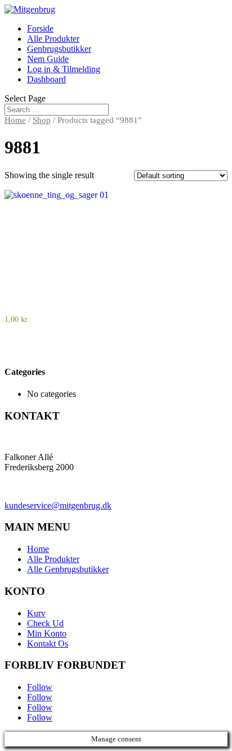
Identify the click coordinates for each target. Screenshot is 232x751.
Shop (42, 120)
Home (15, 120)
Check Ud (45, 623)
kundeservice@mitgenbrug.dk (58, 505)
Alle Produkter (53, 38)
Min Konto (46, 633)
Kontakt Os (47, 643)
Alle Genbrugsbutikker (68, 569)
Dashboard (46, 79)
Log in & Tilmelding (63, 69)
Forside (40, 28)
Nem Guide (48, 59)
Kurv (36, 613)
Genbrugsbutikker (59, 49)
